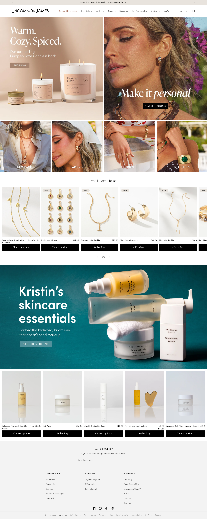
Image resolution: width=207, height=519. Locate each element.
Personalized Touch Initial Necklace (13, 241)
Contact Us (50, 484)
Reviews (127, 503)
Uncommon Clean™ (132, 489)
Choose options (21, 247)
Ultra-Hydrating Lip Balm (94, 426)
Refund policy (75, 515)
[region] (103, 2)
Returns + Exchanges (55, 494)
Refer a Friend (91, 489)
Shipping (50, 489)
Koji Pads (47, 426)
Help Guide (50, 480)
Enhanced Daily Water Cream (178, 426)
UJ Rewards (89, 484)
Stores (127, 494)
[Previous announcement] (13, 2)
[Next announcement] (194, 2)
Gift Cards (50, 498)
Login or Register (92, 480)
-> (128, 460)
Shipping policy (122, 515)
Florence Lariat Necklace (91, 240)
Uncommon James (59, 515)
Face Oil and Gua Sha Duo (136, 426)
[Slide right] (110, 257)
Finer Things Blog (131, 484)
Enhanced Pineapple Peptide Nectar (14, 427)
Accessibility (137, 515)
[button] (181, 11)
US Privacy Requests (153, 515)
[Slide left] (97, 257)
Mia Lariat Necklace (167, 240)
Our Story (128, 480)
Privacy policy (90, 515)
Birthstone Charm (49, 240)
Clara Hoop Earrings (129, 240)
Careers (127, 498)
